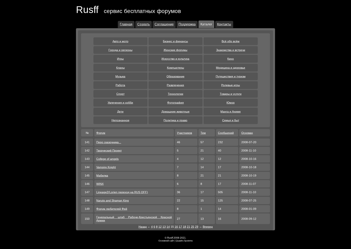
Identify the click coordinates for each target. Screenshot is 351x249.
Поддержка (187, 24)
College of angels (107, 158)
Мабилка (102, 175)
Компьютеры (175, 67)
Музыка (120, 76)
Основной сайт (166, 240)
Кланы (120, 67)
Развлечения (175, 85)
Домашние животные (175, 111)
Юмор (230, 102)
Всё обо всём (230, 41)
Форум (100, 132)
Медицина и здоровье (230, 67)
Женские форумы (175, 50)
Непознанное (120, 120)
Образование (175, 76)
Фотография (175, 102)
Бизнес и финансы (175, 41)
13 (164, 226)
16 (176, 226)
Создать (143, 24)
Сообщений (226, 132)
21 (188, 226)
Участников (184, 132)
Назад (143, 226)
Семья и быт (230, 120)
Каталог (206, 24)
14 (168, 226)
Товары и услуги (231, 93)
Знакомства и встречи (230, 50)
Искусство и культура (175, 58)
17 (180, 226)
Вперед (208, 226)
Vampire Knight (106, 167)
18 (184, 226)
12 (160, 226)
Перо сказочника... (108, 142)
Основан (247, 132)
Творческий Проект (109, 150)
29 (196, 226)
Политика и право (175, 120)
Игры (120, 58)
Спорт (120, 93)
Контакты (224, 24)
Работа (120, 85)
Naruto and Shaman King (112, 200)
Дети (120, 111)
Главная (126, 24)
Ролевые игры (230, 85)
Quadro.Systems (184, 240)
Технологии (175, 93)
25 (192, 226)
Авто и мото (120, 41)
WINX (100, 183)
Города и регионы (120, 50)
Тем (203, 132)
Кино (230, 58)
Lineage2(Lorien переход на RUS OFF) (122, 192)
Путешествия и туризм (231, 76)
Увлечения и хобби (120, 102)
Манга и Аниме (230, 111)
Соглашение (164, 24)
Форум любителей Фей (111, 208)
